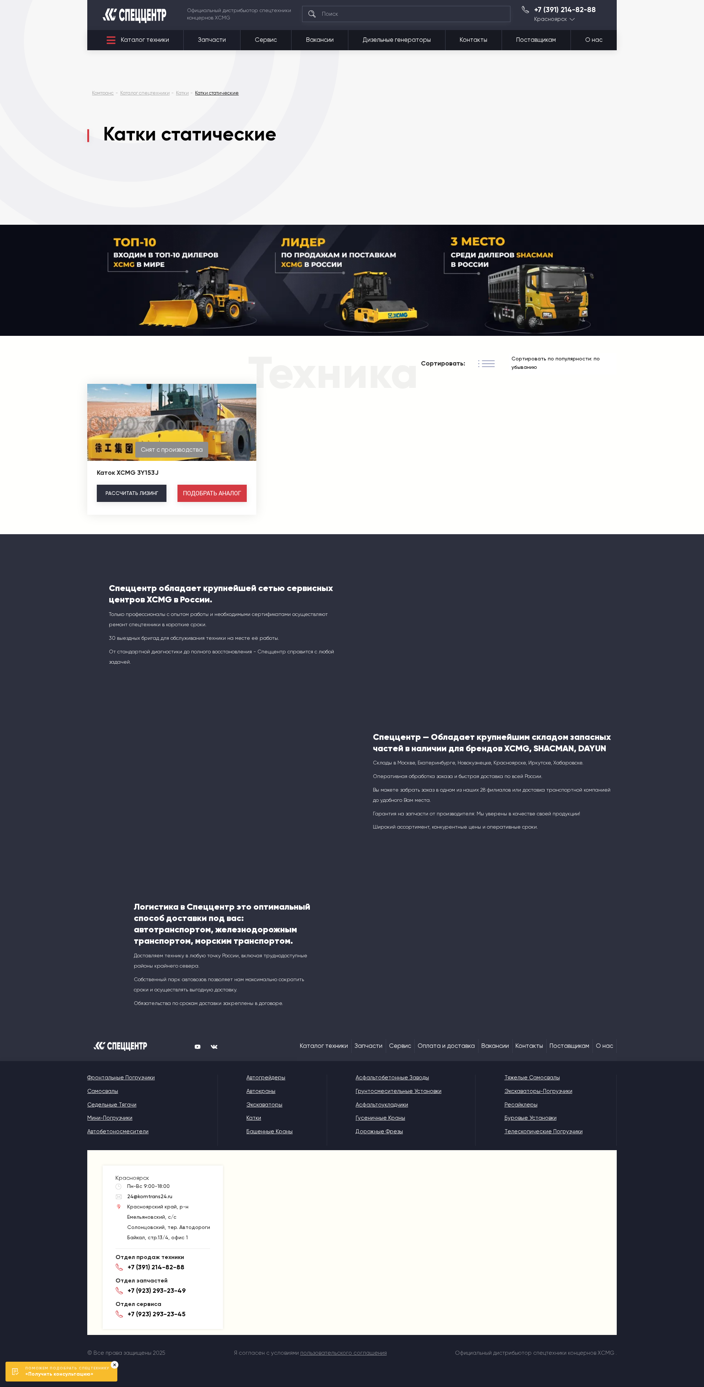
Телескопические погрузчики (544, 1131)
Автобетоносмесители (117, 1131)
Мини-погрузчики (109, 1118)
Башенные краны (269, 1131)
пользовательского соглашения (343, 1353)
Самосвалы (102, 1091)
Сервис (266, 39)
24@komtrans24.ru (149, 1196)
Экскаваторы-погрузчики (538, 1091)
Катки (253, 1118)
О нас (593, 39)
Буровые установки (531, 1118)
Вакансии (320, 39)
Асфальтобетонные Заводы (392, 1077)
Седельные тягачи (111, 1104)
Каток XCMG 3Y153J (127, 473)
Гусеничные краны (380, 1118)
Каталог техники (145, 39)
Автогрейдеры (265, 1077)
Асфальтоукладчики (382, 1104)
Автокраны (260, 1091)
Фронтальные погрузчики (121, 1077)
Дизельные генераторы (397, 39)
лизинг (132, 493)
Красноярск (550, 19)
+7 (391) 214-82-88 (565, 10)
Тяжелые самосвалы (532, 1077)
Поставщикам (536, 39)
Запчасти (212, 39)
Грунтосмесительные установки (398, 1091)
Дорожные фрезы (379, 1131)
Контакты (473, 39)
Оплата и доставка (446, 1045)
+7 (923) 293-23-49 (157, 1291)
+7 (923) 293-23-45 (157, 1314)
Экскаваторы (264, 1104)
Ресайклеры (521, 1104)
